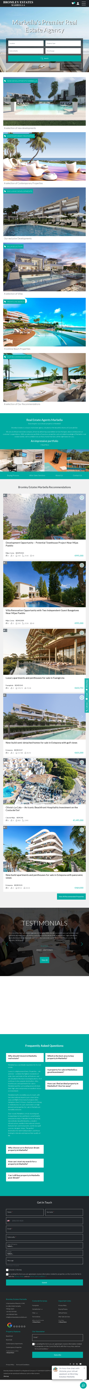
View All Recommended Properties (71, 897)
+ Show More (36, 1322)
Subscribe (57, 1355)
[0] (73, 3)
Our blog (61, 1320)
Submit (44, 1283)
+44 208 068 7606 (11, 1314)
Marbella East (36, 1309)
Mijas (33, 1313)
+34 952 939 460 (11, 1311)
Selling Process (62, 1313)
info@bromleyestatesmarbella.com (16, 1317)
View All (45, 960)
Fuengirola (35, 1305)
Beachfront (9, 1336)
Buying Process (13, 475)
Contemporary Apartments (14, 1343)
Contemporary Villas (12, 1351)
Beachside (9, 1340)
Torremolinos (36, 1317)
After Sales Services (37, 475)
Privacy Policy (19, 1276)
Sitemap (6, 1376)
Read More (44, 946)
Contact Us (77, 475)
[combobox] (8, 1220)
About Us (59, 475)
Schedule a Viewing (14, 1270)
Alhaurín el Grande (38, 1320)
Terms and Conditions (38, 1276)
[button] (7, 944)
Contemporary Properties (14, 1347)
